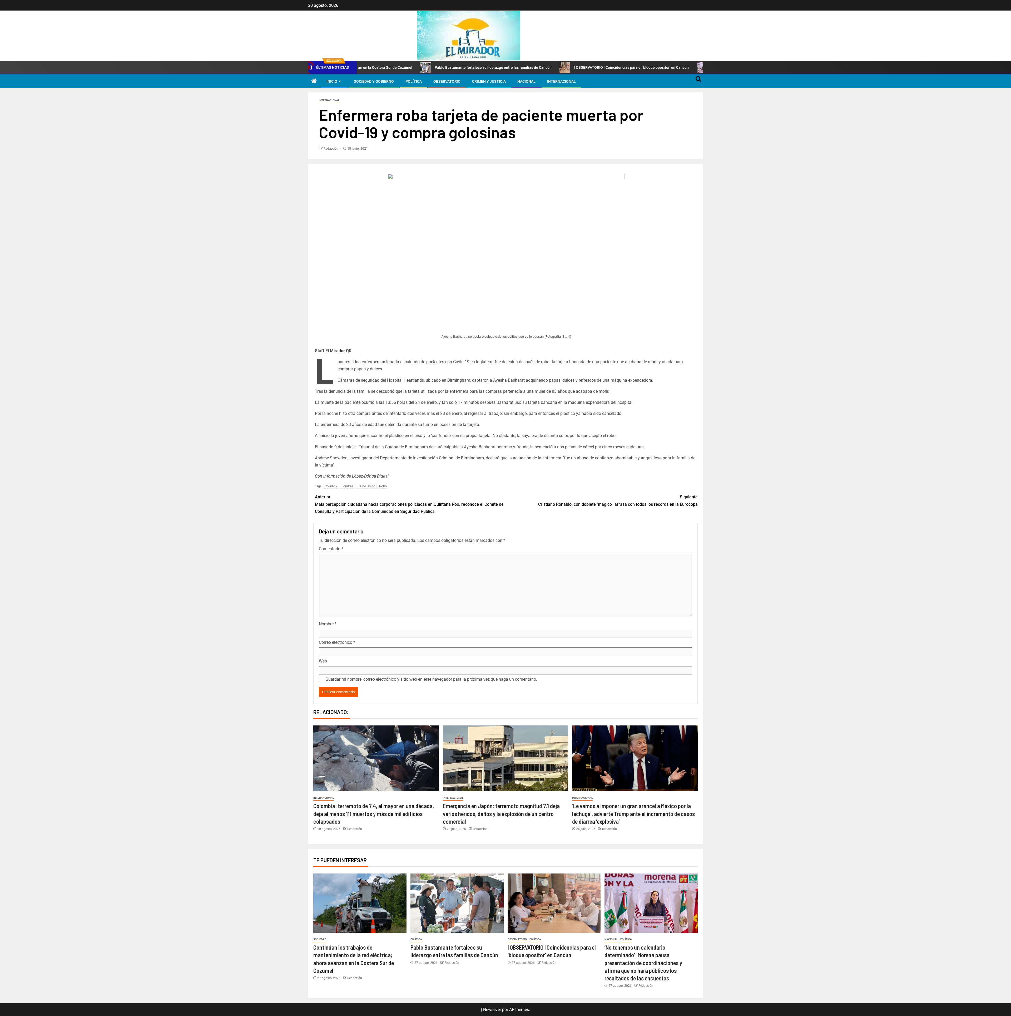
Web (323, 661)
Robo (383, 486)
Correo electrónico (337, 642)
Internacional (561, 81)
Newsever (492, 1009)
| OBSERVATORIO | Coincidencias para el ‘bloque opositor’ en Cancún (566, 67)
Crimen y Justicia (489, 81)
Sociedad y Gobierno (374, 81)
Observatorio (446, 81)
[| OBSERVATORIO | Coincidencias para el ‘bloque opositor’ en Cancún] (554, 903)
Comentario (331, 548)
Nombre (327, 623)
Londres (347, 486)
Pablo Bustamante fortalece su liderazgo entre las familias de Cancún (427, 67)
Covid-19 (331, 486)
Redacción (331, 148)
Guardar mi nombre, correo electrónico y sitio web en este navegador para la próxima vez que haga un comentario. (431, 679)
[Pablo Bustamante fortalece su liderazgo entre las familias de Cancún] (457, 903)
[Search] (698, 81)
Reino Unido (366, 486)
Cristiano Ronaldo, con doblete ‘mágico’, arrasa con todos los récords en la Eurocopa (618, 500)
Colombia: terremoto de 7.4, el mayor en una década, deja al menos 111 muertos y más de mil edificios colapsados (373, 813)
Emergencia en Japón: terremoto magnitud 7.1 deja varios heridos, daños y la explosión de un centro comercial (501, 813)
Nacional (526, 81)
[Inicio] (314, 81)
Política (413, 81)
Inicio (331, 81)
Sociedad (319, 939)
